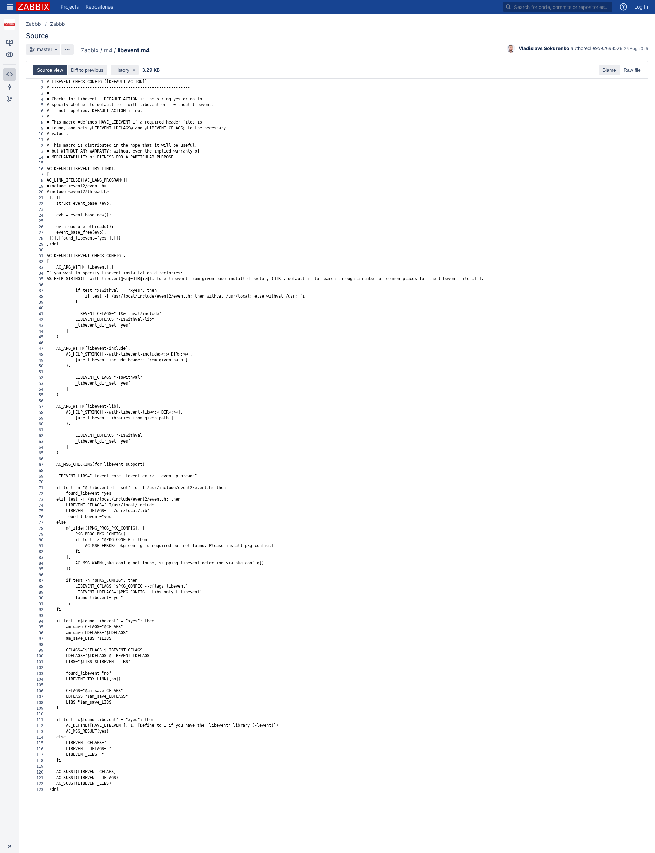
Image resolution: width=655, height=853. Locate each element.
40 (41, 308)
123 (39, 789)
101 (39, 662)
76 (41, 517)
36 (41, 285)
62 (41, 435)
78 (41, 528)
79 (41, 534)
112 (39, 725)
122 (39, 783)
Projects (70, 7)
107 (39, 696)
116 (39, 749)
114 (39, 737)
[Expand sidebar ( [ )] (9, 846)
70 (41, 482)
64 (41, 447)
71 (41, 488)
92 (41, 609)
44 (41, 331)
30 (41, 250)
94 (41, 621)
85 (41, 569)
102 (39, 667)
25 (41, 221)
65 (41, 453)
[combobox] (557, 7)
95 (41, 627)
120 (39, 772)
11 (41, 140)
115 (39, 743)
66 (41, 459)
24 (41, 215)
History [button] (121, 70)
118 (39, 760)
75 (41, 511)
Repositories (99, 7)
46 (41, 343)
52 (41, 377)
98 (41, 644)
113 (39, 731)
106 (39, 691)
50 (41, 366)
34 (41, 273)
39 (41, 302)
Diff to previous (87, 70)
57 (41, 406)
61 (41, 430)
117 (39, 754)
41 (41, 314)
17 (41, 174)
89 (41, 592)
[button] (9, 7)
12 (41, 145)
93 (41, 615)
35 (41, 279)
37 (41, 290)
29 (41, 244)
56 (41, 401)
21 (41, 198)
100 (39, 656)
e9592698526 (607, 48)
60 (41, 424)
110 (39, 714)
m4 (108, 50)
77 (41, 522)
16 (41, 169)
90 (41, 598)
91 (41, 604)
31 (41, 256)
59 (41, 418)
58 (41, 412)
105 (39, 685)
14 (41, 157)
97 (41, 638)
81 (41, 546)
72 (41, 493)
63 (41, 441)
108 (39, 702)
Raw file (632, 70)
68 (41, 470)
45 (41, 337)
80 (41, 540)
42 (41, 319)
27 (41, 232)
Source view (50, 70)
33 (41, 267)
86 (41, 575)
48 (41, 354)
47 (41, 348)
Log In (641, 7)
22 (41, 203)
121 (39, 778)
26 (41, 227)
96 (41, 633)
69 (41, 476)
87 (41, 580)
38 (41, 296)
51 (41, 372)
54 (41, 389)
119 (39, 766)
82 (41, 551)
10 (41, 134)
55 (41, 395)
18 (41, 180)
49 (41, 360)
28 (41, 238)
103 (39, 673)
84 (41, 563)
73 (41, 499)
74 (41, 505)
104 (39, 679)
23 (41, 209)
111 (39, 720)
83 (41, 557)
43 (41, 325)
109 (39, 708)
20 (41, 192)
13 (41, 151)
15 (41, 163)
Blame (609, 70)
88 (41, 586)
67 (41, 464)
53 (41, 383)
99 (41, 650)
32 (41, 261)
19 (41, 186)
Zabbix (34, 24)
